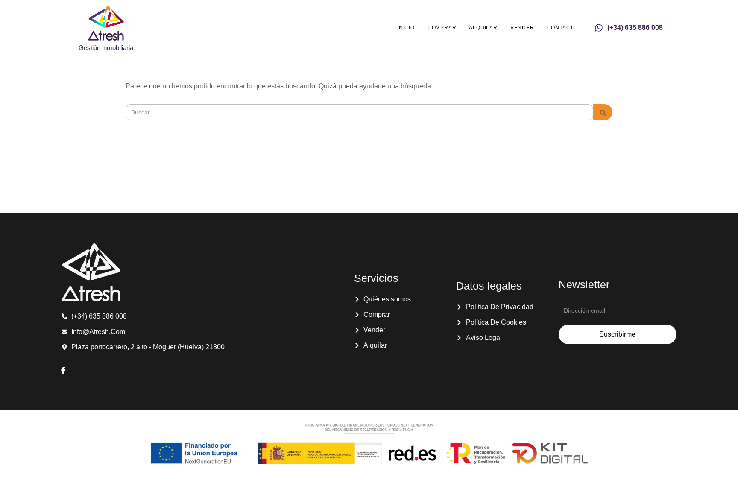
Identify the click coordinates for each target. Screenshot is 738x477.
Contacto (562, 28)
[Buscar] (602, 112)
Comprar (442, 28)
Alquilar (483, 28)
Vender (522, 28)
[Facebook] (63, 371)
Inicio (406, 28)
